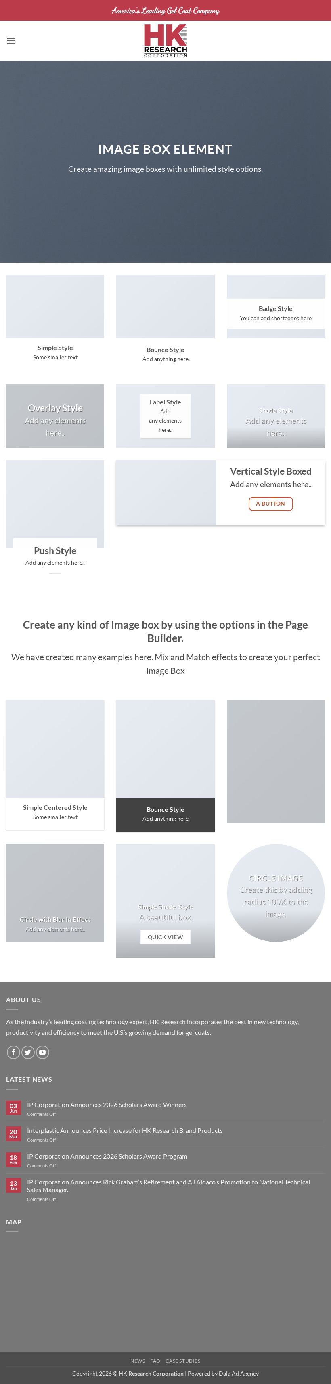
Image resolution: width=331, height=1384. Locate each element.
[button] (11, 40)
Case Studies (183, 1361)
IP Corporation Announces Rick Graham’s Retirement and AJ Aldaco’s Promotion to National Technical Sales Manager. (168, 1185)
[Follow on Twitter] (28, 1052)
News (137, 1361)
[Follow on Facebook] (13, 1052)
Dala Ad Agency (239, 1373)
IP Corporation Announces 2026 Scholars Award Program (107, 1156)
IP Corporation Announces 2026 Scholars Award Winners (107, 1104)
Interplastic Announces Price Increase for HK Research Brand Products (125, 1130)
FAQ (155, 1361)
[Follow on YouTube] (42, 1052)
